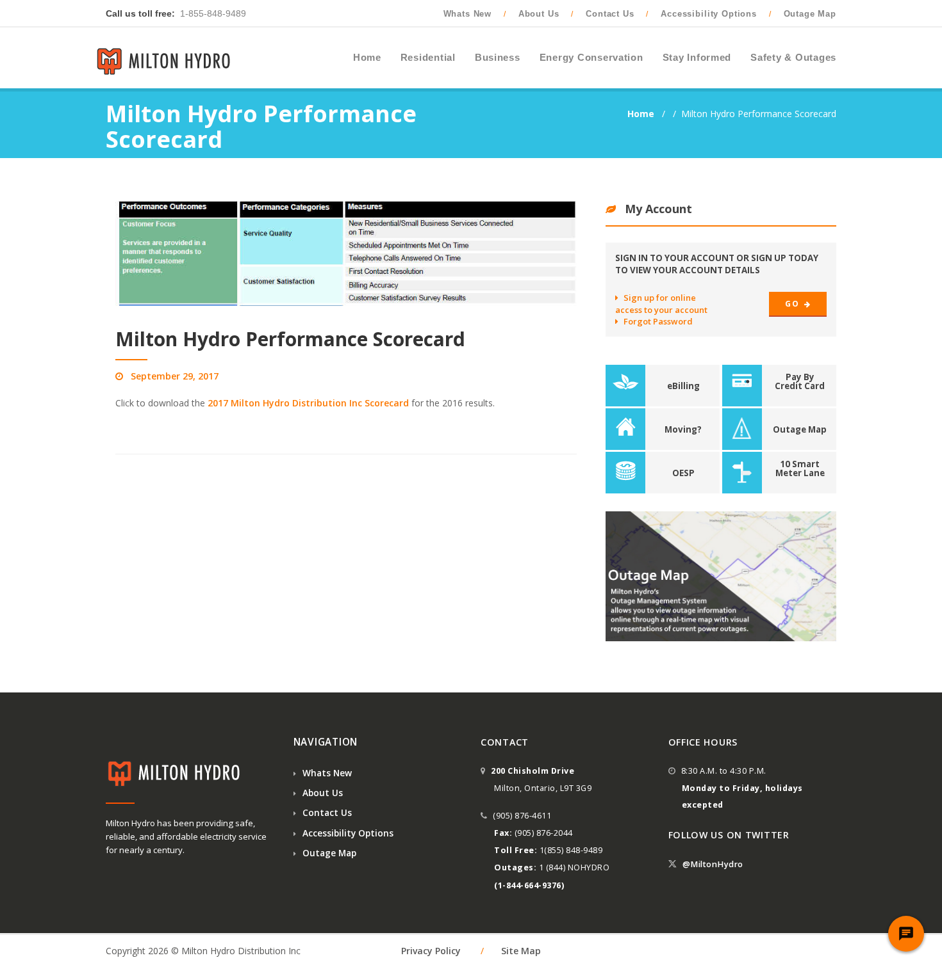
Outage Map (810, 14)
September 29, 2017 (175, 376)
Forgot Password (658, 321)
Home (642, 114)
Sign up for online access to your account (661, 303)
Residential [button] (428, 57)
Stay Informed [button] (697, 57)
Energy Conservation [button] (591, 57)
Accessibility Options (709, 14)
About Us (538, 14)
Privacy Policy (431, 951)
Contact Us (610, 14)
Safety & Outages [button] (793, 57)
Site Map (521, 951)
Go (793, 303)
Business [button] (497, 57)
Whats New (467, 14)
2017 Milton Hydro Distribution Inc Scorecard (308, 403)
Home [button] (367, 57)
